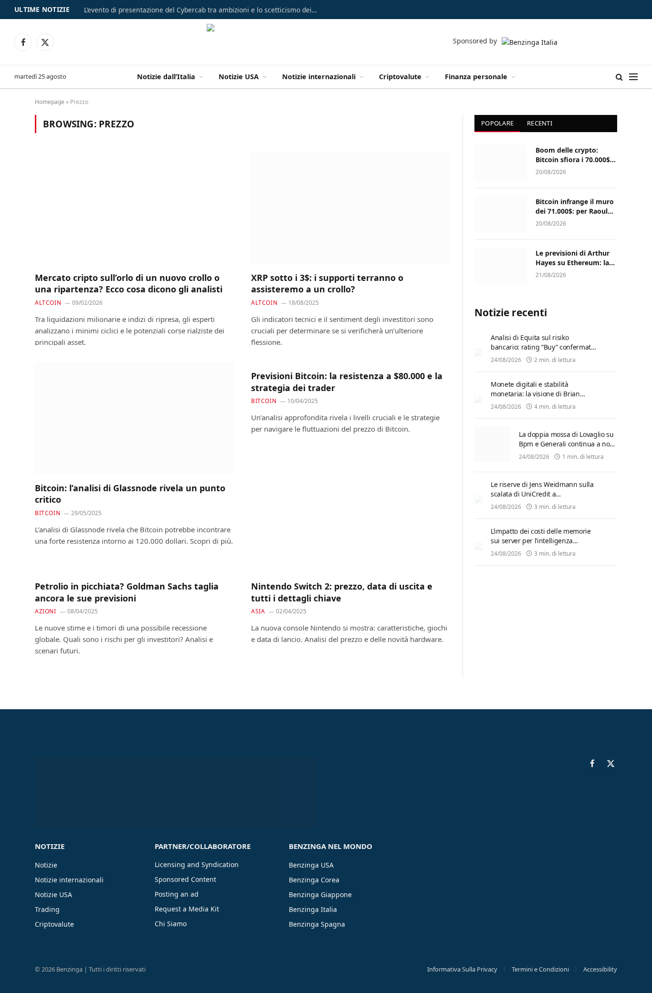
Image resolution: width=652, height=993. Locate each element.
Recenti (539, 123)
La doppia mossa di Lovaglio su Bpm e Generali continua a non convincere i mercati (566, 444)
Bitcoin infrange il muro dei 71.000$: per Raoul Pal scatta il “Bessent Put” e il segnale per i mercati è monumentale (575, 206)
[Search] (619, 77)
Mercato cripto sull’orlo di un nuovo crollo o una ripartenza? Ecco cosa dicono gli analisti (128, 283)
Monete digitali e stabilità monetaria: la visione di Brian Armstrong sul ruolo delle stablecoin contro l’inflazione (535, 398)
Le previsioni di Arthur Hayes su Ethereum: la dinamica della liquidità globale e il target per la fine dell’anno (575, 258)
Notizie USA (239, 76)
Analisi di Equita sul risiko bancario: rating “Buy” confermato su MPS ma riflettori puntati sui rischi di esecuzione (542, 352)
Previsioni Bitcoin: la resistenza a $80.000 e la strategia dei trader (346, 381)
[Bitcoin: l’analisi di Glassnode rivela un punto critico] (134, 418)
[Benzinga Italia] (326, 42)
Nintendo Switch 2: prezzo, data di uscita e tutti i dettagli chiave (341, 591)
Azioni (45, 611)
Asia (258, 611)
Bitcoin (47, 513)
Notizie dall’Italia (166, 76)
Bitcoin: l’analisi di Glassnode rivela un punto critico (130, 493)
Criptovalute (400, 76)
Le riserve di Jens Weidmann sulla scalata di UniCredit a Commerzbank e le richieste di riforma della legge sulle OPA (542, 498)
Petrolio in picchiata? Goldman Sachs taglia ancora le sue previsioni (127, 591)
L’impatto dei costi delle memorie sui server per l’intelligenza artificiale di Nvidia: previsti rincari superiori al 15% (543, 545)
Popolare (497, 123)
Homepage (49, 102)
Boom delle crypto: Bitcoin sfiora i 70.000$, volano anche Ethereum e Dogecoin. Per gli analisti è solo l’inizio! (575, 155)
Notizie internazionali (319, 76)
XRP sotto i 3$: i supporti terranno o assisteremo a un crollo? (327, 283)
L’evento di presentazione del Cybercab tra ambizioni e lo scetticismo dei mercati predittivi (203, 10)
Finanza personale (476, 76)
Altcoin (48, 303)
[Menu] (633, 77)
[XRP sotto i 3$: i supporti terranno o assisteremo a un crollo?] (350, 208)
